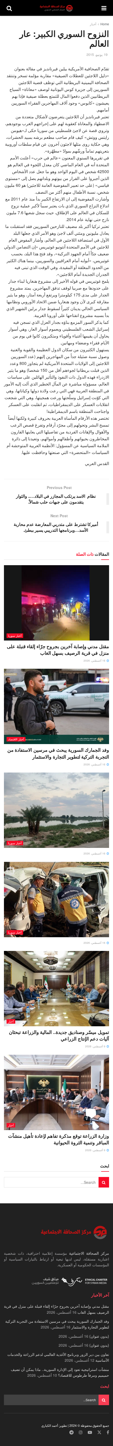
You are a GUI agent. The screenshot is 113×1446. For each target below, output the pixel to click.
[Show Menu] (103, 8)
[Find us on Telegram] (71, 1432)
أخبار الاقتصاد (16, 739)
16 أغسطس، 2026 (95, 660)
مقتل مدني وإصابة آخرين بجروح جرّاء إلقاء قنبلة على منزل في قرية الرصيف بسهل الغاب (58, 649)
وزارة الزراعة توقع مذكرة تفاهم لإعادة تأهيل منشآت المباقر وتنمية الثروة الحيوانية (58, 1139)
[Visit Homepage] (57, 8)
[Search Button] (9, 8)
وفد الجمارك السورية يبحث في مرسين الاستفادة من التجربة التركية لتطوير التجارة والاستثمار (58, 753)
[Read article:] (56, 810)
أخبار (93, 24)
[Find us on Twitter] (99, 1432)
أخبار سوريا (15, 635)
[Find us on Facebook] (108, 1432)
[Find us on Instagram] (81, 1432)
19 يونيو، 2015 (96, 54)
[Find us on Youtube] (90, 1432)
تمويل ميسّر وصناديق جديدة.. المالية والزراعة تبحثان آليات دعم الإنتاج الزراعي (59, 1035)
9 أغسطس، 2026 (95, 1046)
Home (104, 24)
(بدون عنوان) (99, 1336)
